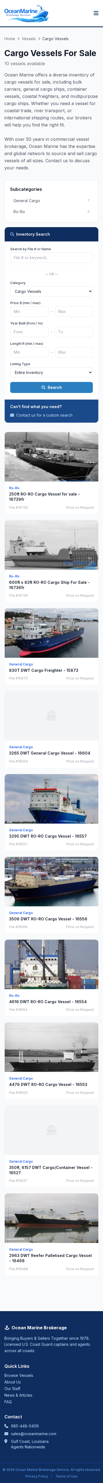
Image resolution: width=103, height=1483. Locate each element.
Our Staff (12, 1388)
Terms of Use (66, 1476)
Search (55, 387)
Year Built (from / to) (26, 323)
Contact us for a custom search (44, 415)
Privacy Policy (37, 1476)
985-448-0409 (25, 1426)
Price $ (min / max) (25, 303)
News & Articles (18, 1395)
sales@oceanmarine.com (33, 1433)
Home (9, 38)
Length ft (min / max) (26, 344)
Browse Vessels (18, 1375)
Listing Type (20, 364)
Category (18, 283)
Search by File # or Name (30, 249)
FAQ (8, 1401)
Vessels (29, 38)
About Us (12, 1382)
